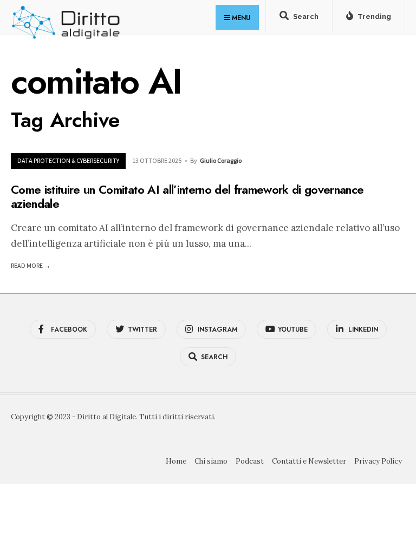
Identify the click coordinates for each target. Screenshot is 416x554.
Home (176, 461)
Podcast (250, 461)
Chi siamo (210, 461)
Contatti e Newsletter (309, 461)
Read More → (30, 265)
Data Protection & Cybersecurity (68, 160)
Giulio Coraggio (221, 160)
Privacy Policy (378, 461)
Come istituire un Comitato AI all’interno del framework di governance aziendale (187, 196)
